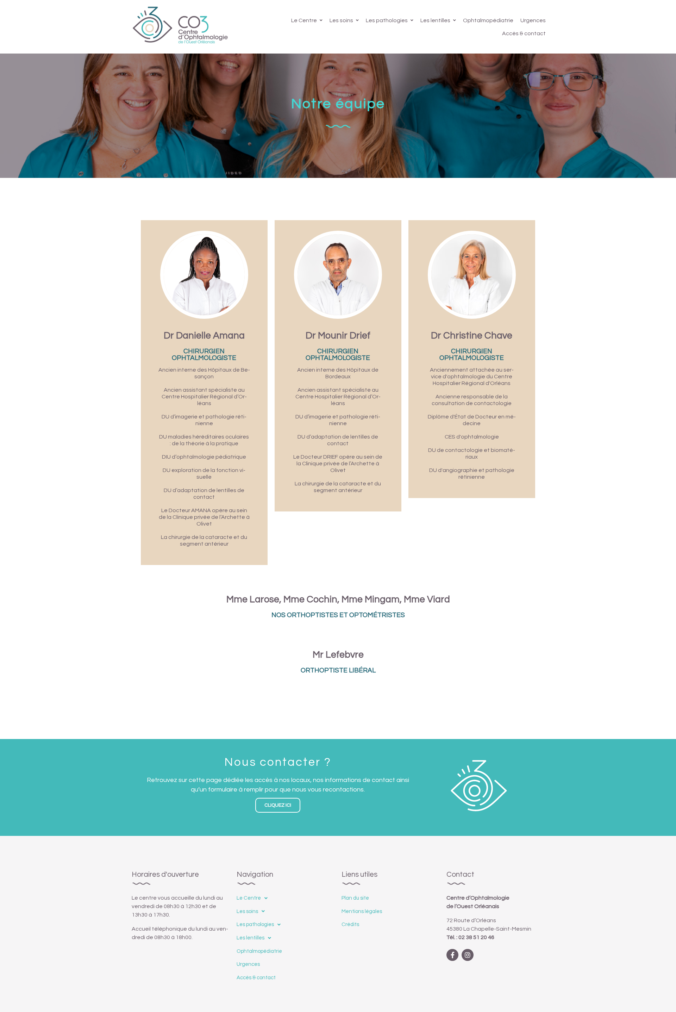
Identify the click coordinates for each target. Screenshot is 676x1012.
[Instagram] (468, 955)
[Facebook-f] (452, 955)
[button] (277, 805)
